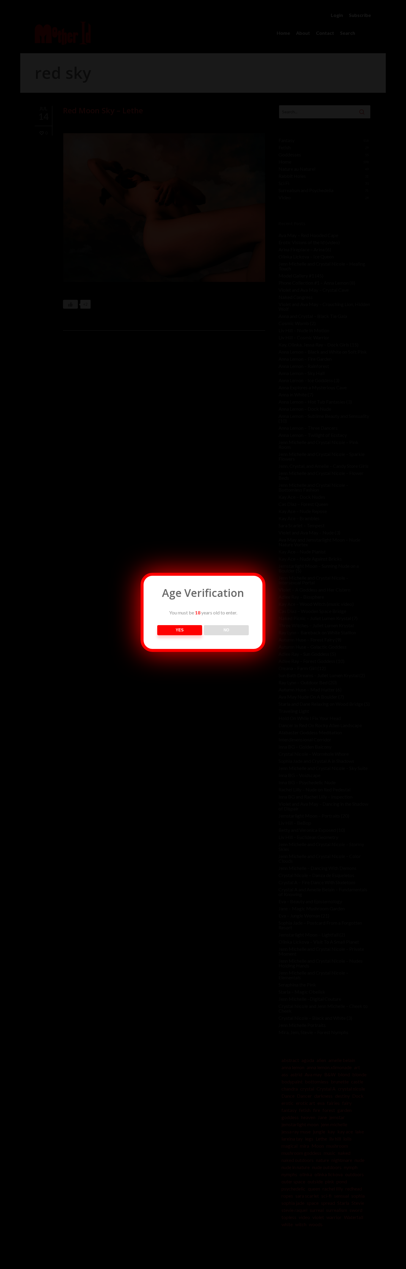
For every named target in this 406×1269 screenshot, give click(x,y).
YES (180, 630)
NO (226, 630)
